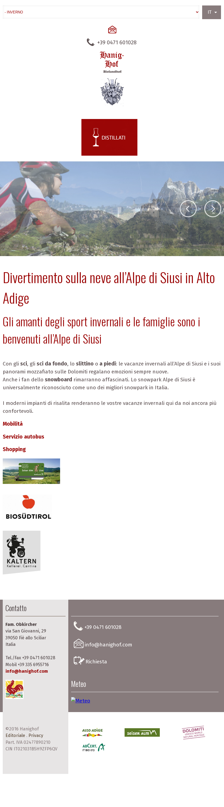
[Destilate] (109, 137)
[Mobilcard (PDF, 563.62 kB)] (32, 485)
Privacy (35, 735)
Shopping (14, 449)
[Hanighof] (112, 78)
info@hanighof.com (26, 671)
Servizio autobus (23, 437)
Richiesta (96, 661)
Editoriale (15, 735)
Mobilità (13, 424)
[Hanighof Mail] (112, 29)
